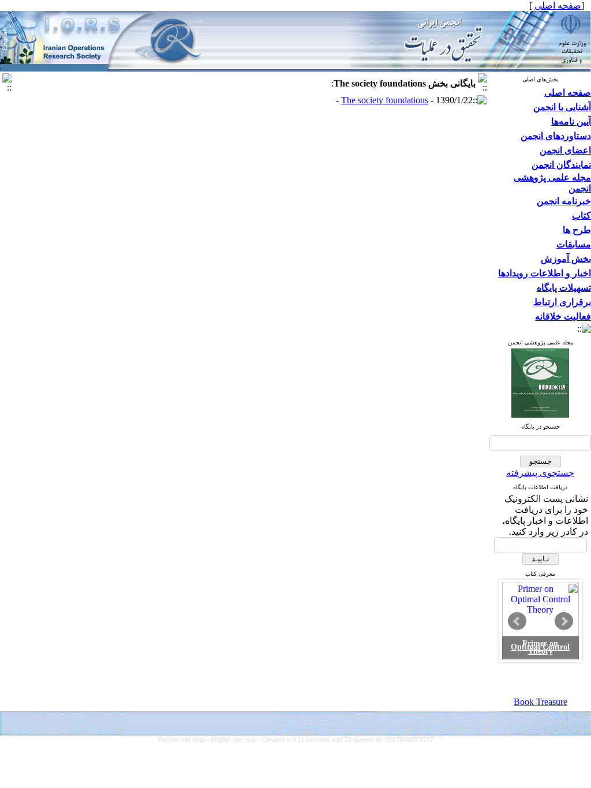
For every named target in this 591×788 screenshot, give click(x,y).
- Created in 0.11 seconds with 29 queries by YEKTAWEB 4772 (345, 739)
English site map (234, 739)
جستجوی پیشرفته (540, 473)
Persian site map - (184, 739)
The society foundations (384, 100)
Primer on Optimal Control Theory (540, 647)
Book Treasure (540, 702)
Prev (517, 621)
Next (564, 621)
